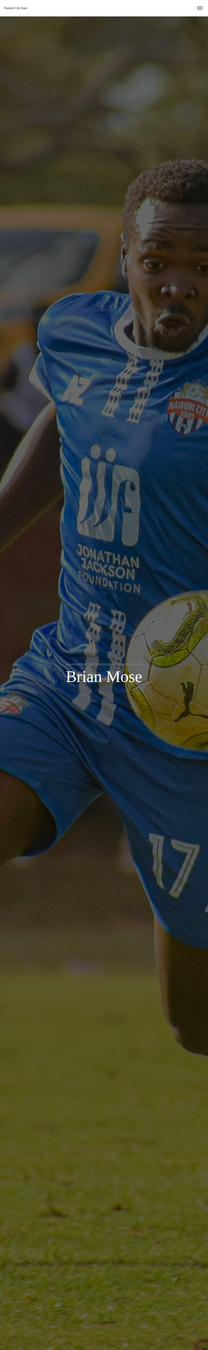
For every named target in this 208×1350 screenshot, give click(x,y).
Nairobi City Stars (15, 8)
